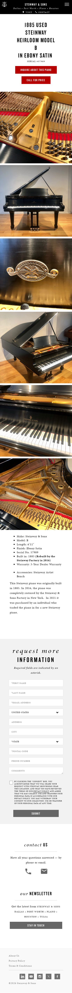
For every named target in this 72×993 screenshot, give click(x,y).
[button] (66, 4)
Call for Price (36, 80)
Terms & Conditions (20, 965)
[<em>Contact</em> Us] (44, 874)
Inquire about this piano (36, 70)
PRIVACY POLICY (41, 791)
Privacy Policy (17, 960)
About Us (14, 955)
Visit (28, 12)
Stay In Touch (36, 925)
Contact (44, 12)
